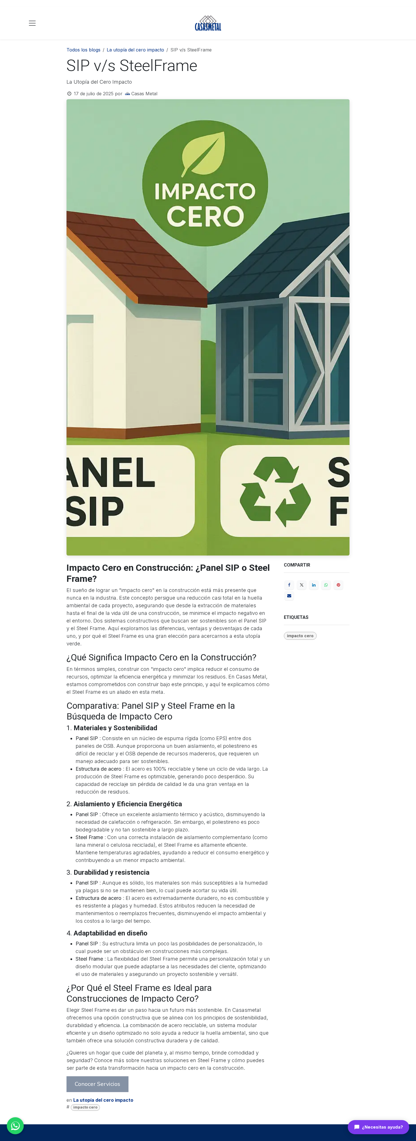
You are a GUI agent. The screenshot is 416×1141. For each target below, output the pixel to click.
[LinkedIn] (313, 584)
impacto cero (85, 1107)
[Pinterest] (338, 584)
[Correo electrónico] (289, 595)
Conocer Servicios (97, 1084)
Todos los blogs (83, 50)
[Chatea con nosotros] (15, 1125)
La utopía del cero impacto (135, 50)
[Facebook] (289, 584)
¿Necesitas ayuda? (382, 1127)
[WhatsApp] (326, 584)
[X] (301, 584)
